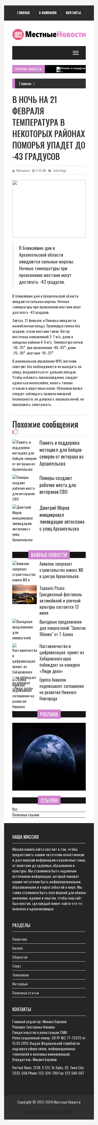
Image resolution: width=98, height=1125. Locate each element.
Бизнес (17, 948)
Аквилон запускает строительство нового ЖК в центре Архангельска (61, 570)
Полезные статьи (25, 992)
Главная (23, 13)
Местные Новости (67, 1102)
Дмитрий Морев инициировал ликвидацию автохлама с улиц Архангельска (61, 518)
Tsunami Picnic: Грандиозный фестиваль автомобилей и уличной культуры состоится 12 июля (60, 600)
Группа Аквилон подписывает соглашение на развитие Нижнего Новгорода (61, 689)
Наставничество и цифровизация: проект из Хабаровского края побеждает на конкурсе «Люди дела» (61, 658)
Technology (59, 170)
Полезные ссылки (25, 814)
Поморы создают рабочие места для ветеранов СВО (57, 484)
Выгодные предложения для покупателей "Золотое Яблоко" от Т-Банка (62, 628)
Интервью (19, 984)
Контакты (73, 13)
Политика (19, 939)
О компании (48, 13)
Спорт (17, 966)
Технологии (20, 975)
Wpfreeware (23, 170)
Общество (19, 957)
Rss (14, 809)
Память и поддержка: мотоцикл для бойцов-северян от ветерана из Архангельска (61, 453)
